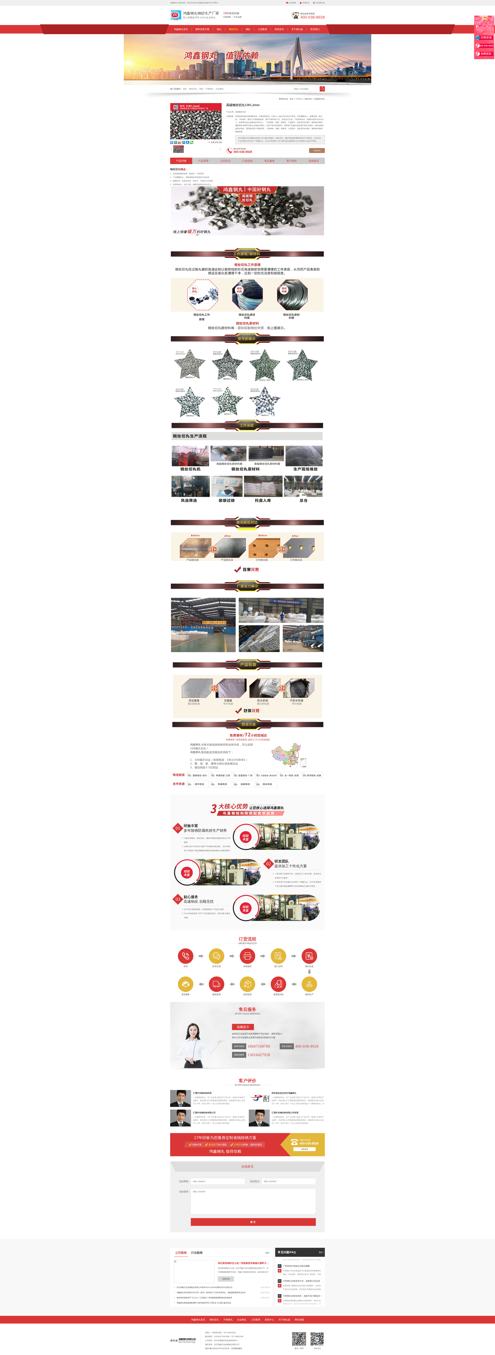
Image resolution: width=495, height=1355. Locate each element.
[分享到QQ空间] (175, 142)
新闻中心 (269, 1319)
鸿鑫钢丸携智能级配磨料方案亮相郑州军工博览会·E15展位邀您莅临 (204, 1303)
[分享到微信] (191, 142)
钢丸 (219, 29)
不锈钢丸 (209, 89)
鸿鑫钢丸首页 (181, 29)
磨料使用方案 (202, 29)
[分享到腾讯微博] (183, 142)
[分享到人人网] (187, 142)
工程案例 (262, 29)
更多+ (267, 1253)
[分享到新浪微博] (179, 142)
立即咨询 (317, 151)
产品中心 (299, 99)
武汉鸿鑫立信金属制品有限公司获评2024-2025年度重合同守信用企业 (204, 1287)
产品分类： (230, 112)
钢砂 (248, 29)
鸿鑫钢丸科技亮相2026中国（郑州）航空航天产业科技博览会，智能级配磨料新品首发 (211, 1292)
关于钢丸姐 (297, 29)
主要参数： (230, 116)
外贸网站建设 (236, 1348)
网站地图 (299, 1319)
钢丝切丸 (233, 29)
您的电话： (256, 1181)
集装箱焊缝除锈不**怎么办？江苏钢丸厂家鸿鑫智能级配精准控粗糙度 (204, 1298)
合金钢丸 (220, 89)
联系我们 (315, 29)
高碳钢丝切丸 (319, 99)
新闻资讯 (279, 29)
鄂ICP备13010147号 (213, 1348)
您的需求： (185, 1191)
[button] (171, 149)
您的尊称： (185, 1181)
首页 (291, 99)
